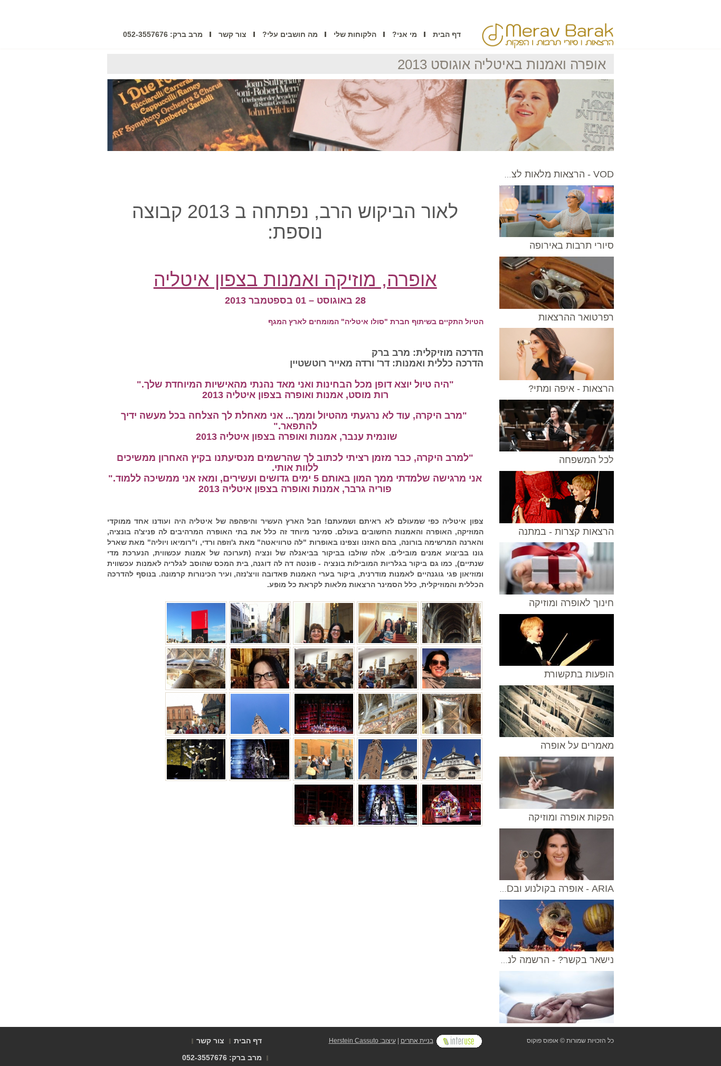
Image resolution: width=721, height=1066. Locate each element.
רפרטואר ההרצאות (576, 317)
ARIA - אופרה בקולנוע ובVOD (553, 888)
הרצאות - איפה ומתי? (571, 388)
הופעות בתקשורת (579, 674)
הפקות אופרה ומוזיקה (571, 817)
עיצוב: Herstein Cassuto (362, 1040)
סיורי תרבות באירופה (571, 245)
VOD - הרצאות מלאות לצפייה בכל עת (538, 174)
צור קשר (232, 34)
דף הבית (447, 34)
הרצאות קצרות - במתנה (566, 531)
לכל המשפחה (586, 460)
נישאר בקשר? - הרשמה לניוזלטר (548, 960)
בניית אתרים (417, 1040)
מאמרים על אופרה (577, 745)
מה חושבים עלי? (290, 34)
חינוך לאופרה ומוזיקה (571, 603)
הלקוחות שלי (355, 34)
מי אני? (404, 34)
